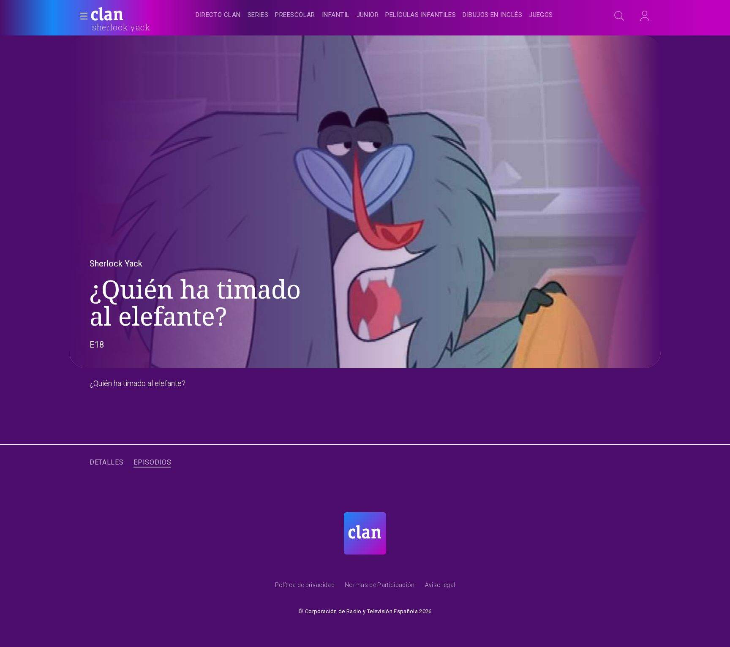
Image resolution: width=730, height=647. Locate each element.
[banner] (127, 15)
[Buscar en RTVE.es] (619, 16)
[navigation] (374, 15)
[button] (81, 16)
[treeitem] (218, 15)
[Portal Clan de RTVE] (107, 15)
